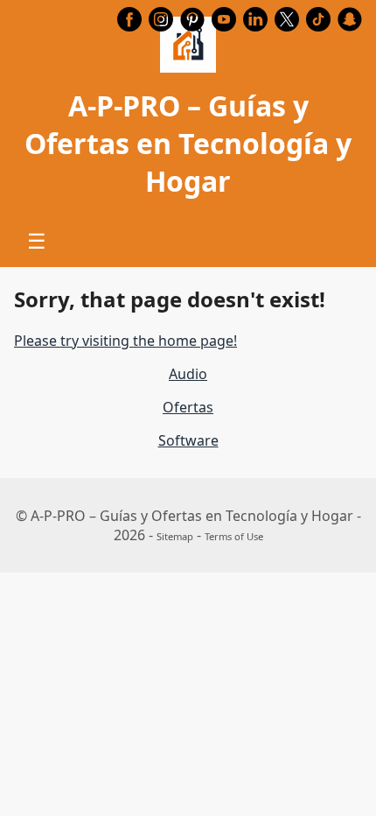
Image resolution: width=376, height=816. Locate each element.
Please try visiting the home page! (125, 340)
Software (188, 440)
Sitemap (175, 536)
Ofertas (188, 407)
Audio (188, 373)
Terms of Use (234, 536)
